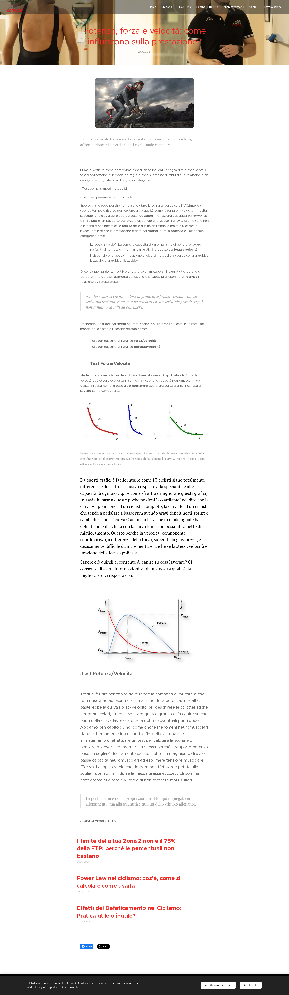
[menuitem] (153, 7)
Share (89, 946)
